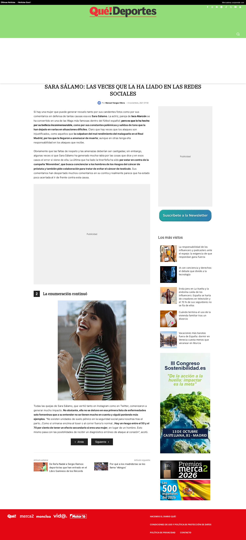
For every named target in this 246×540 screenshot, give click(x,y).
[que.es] (123, 13)
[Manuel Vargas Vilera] (100, 103)
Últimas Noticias (8, 2)
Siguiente (100, 441)
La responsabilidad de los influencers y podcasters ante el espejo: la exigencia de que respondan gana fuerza (195, 251)
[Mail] (217, 7)
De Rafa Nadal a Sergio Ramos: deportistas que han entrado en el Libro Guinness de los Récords (68, 468)
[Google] (240, 7)
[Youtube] (235, 7)
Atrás (80, 441)
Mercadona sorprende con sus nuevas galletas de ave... (221, 2)
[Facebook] (208, 7)
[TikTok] (226, 7)
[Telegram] (221, 7)
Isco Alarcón (138, 116)
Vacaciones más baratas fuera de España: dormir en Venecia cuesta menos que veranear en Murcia (194, 338)
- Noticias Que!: (24, 2)
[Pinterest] (84, 486)
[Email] (115, 486)
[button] (238, 34)
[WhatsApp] (92, 486)
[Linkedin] (107, 486)
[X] (231, 7)
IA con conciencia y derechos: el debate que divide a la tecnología (195, 271)
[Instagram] (212, 7)
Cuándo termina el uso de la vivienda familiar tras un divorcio (195, 315)
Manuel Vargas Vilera (115, 103)
